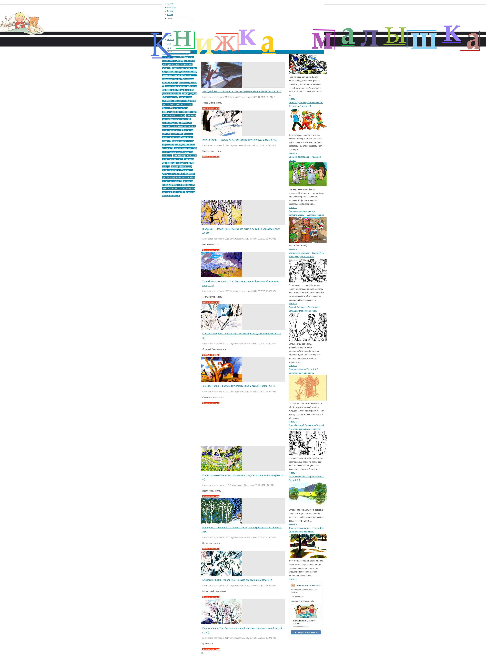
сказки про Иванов (186, 112)
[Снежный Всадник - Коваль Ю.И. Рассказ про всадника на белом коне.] (221, 329)
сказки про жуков (186, 126)
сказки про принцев (172, 159)
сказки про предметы (185, 155)
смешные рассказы (183, 185)
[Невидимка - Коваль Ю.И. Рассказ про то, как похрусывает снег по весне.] (221, 523)
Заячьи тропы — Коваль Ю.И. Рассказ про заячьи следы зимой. (239, 140)
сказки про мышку (172, 152)
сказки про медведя (185, 148)
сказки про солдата (172, 170)
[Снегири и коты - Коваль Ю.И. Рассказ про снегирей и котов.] (221, 381)
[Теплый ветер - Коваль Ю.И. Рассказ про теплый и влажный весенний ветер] (221, 277)
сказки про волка (181, 119)
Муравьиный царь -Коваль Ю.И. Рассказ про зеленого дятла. (237, 580)
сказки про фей (180, 174)
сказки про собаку (181, 166)
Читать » (293, 153)
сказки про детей (172, 123)
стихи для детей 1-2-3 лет (176, 188)
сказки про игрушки (182, 134)
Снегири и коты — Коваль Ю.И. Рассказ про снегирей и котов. (238, 386)
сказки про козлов (172, 137)
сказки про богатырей (173, 115)
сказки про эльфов (172, 181)
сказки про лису (175, 145)
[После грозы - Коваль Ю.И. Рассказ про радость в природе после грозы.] (221, 471)
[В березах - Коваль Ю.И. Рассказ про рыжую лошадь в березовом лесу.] (221, 224)
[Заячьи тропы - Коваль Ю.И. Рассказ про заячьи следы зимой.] (221, 135)
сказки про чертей (185, 177)
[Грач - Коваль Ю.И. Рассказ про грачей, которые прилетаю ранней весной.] (221, 624)
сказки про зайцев (172, 130)
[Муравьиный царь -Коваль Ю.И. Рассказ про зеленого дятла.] (221, 575)
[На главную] (76, 39)
